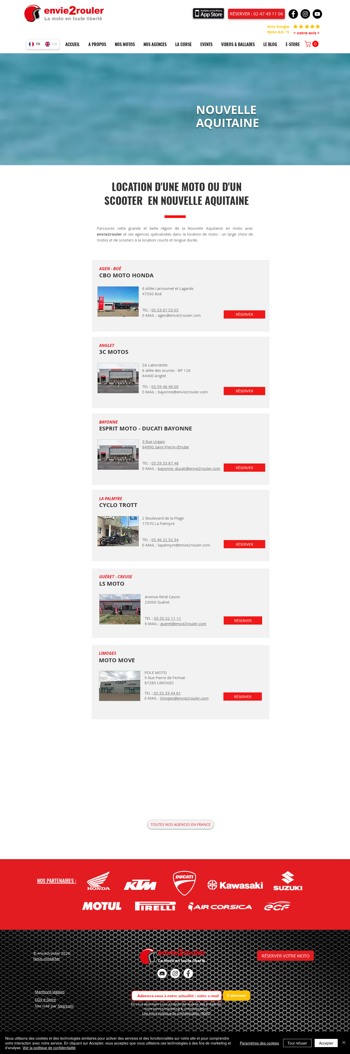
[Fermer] (344, 1043)
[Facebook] (293, 14)
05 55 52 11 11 (167, 618)
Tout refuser (297, 1043)
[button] (99, 44)
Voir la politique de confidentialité (49, 1047)
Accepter (326, 1043)
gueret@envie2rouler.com (183, 623)
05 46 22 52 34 (165, 539)
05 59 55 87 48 (165, 463)
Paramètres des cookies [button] (259, 1043)
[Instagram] (305, 14)
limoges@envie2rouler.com (184, 698)
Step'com (66, 1005)
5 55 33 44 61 (168, 692)
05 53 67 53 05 (165, 309)
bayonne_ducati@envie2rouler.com (189, 468)
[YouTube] (317, 14)
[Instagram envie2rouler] (175, 973)
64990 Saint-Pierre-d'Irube (165, 446)
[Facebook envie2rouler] (188, 973)
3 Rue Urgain (153, 441)
